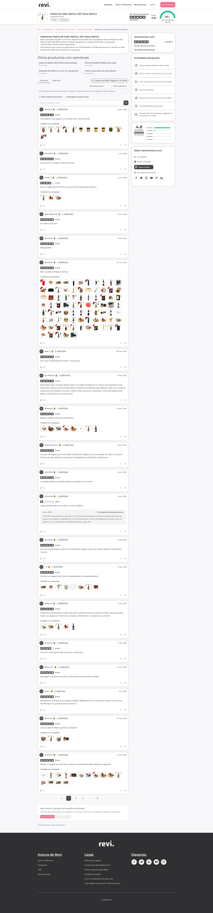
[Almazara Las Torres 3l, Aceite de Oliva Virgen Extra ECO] (118, 297)
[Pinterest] (157, 178)
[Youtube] (151, 178)
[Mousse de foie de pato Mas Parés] (96, 587)
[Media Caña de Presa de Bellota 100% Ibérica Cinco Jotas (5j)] (88, 282)
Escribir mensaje (144, 162)
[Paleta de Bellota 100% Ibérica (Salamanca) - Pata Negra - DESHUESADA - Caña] (43, 290)
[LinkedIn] (162, 178)
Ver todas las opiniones (144, 49)
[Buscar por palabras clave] (126, 103)
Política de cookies (93, 860)
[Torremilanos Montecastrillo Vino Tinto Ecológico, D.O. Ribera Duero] (81, 312)
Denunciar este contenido (53, 825)
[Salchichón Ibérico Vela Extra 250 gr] (96, 320)
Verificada (63, 109)
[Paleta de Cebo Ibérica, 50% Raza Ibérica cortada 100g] (58, 305)
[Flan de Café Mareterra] (103, 129)
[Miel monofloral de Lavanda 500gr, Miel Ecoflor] (111, 320)
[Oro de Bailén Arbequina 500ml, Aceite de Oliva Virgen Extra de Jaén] (81, 327)
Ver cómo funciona (63, 816)
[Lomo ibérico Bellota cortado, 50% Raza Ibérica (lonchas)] (51, 335)
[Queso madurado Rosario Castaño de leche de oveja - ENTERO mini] (43, 305)
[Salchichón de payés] (58, 198)
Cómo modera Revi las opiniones (99, 879)
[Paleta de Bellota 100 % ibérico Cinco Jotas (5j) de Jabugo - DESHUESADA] (81, 290)
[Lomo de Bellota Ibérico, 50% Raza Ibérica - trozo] (81, 320)
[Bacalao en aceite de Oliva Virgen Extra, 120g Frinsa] (118, 312)
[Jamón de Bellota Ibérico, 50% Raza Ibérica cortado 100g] (111, 290)
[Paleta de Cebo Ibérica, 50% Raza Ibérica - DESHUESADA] (43, 129)
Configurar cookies (93, 874)
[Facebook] (136, 178)
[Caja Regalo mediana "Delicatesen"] (118, 290)
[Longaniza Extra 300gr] (88, 327)
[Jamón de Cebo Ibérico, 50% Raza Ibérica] (58, 129)
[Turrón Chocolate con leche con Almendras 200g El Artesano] (51, 782)
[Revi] (45, 4)
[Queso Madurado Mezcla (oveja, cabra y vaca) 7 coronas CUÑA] (43, 626)
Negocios (108, 5)
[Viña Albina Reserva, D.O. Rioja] (66, 775)
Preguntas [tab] (56, 80)
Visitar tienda (144, 167)
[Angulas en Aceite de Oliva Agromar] (66, 305)
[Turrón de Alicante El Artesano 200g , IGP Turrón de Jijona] (66, 282)
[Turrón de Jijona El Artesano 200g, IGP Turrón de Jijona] (58, 282)
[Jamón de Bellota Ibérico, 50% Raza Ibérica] (73, 327)
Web (55, 20)
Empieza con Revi (47, 816)
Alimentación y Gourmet (65, 29)
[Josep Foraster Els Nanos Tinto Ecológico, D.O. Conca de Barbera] (111, 282)
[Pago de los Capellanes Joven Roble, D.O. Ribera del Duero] (111, 312)
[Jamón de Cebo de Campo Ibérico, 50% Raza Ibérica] (58, 290)
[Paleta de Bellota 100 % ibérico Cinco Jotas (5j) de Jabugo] (66, 129)
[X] (141, 178)
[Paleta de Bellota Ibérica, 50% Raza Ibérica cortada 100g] (103, 297)
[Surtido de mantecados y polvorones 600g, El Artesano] (73, 775)
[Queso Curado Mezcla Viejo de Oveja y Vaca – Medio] (88, 290)
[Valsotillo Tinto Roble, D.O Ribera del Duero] (51, 305)
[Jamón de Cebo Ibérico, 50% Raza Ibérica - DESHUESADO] (43, 137)
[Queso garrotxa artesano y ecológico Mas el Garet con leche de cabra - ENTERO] (58, 738)
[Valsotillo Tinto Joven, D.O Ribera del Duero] (96, 297)
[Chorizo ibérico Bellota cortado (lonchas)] (58, 327)
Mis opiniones (140, 5)
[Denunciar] (125, 145)
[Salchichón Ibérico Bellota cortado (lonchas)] (96, 327)
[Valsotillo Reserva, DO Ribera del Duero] (73, 312)
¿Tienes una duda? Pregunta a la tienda (110, 80)
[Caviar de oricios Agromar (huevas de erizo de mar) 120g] (73, 335)
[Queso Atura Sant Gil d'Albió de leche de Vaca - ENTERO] (66, 587)
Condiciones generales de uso (97, 865)
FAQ (40, 870)
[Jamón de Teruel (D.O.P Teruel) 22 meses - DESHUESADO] (118, 129)
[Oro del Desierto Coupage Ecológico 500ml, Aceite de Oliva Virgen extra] (73, 129)
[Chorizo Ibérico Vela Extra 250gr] (51, 327)
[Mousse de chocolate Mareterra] (88, 129)
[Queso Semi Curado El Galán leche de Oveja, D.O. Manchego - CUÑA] (43, 428)
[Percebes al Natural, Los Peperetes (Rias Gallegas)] (88, 305)
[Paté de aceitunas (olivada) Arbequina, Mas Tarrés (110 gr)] (66, 320)
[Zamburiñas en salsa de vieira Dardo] (81, 282)
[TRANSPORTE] (81, 428)
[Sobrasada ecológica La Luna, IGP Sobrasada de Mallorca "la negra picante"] (51, 428)
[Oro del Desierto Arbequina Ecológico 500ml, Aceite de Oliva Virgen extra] (43, 312)
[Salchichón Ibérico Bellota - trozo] (73, 428)
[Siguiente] (104, 798)
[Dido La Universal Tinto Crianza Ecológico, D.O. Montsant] (58, 297)
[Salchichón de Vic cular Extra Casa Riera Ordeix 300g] (96, 290)
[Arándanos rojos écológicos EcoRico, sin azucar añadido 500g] (43, 320)
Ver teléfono (142, 157)
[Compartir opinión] (121, 145)
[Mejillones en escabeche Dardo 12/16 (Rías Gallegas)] (58, 428)
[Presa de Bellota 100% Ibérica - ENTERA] (66, 335)
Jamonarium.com (85, 29)
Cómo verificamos (123, 5)
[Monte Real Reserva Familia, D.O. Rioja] (96, 428)
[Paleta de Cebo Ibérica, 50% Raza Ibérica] (51, 129)
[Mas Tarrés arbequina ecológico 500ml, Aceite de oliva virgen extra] (96, 312)
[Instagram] (146, 178)
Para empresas (168, 5)
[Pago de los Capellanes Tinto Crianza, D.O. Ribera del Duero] (103, 282)
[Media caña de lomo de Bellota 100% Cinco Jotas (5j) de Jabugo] (88, 320)
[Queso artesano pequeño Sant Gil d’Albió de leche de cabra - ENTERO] (66, 312)
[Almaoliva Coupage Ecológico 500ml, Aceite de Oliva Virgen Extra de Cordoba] (73, 297)
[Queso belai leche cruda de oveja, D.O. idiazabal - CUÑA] (111, 297)
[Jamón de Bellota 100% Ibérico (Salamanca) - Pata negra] (96, 305)
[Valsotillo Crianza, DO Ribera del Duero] (118, 305)
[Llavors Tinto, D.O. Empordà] (88, 297)
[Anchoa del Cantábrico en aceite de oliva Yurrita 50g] (43, 775)
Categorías (48, 29)
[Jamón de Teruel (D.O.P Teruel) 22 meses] (66, 327)
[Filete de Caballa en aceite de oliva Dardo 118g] (51, 320)
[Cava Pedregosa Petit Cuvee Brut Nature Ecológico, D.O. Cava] (73, 305)
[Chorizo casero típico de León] (51, 198)
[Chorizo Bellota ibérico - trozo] (66, 428)
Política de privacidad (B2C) (96, 870)
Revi (39, 29)
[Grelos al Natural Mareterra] (111, 129)
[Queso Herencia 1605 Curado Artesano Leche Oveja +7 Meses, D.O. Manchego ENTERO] (103, 290)
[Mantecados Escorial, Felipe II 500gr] (111, 305)
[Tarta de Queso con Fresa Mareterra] (81, 129)
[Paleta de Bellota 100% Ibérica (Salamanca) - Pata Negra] (51, 312)
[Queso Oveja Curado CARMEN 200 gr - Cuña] (43, 335)
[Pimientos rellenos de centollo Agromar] (118, 282)
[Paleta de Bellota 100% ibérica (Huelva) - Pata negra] (58, 335)
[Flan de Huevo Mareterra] (96, 129)
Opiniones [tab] (44, 80)
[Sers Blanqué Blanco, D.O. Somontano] (73, 282)
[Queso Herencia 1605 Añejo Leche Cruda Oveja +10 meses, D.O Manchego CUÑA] (66, 290)
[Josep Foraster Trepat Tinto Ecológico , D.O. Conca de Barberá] (73, 320)
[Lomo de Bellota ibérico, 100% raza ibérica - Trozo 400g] (43, 327)
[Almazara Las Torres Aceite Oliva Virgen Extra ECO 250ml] (96, 282)
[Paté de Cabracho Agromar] (51, 297)
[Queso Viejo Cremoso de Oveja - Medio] (43, 297)
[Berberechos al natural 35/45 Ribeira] (73, 587)
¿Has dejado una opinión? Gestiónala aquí (102, 883)
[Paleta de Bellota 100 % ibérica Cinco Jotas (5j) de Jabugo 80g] (118, 327)
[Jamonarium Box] (51, 290)
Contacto (64, 20)
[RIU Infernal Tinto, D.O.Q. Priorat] (81, 297)
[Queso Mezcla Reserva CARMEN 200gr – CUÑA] (51, 282)
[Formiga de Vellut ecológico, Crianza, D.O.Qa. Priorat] (88, 312)
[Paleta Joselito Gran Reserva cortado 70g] (43, 282)
